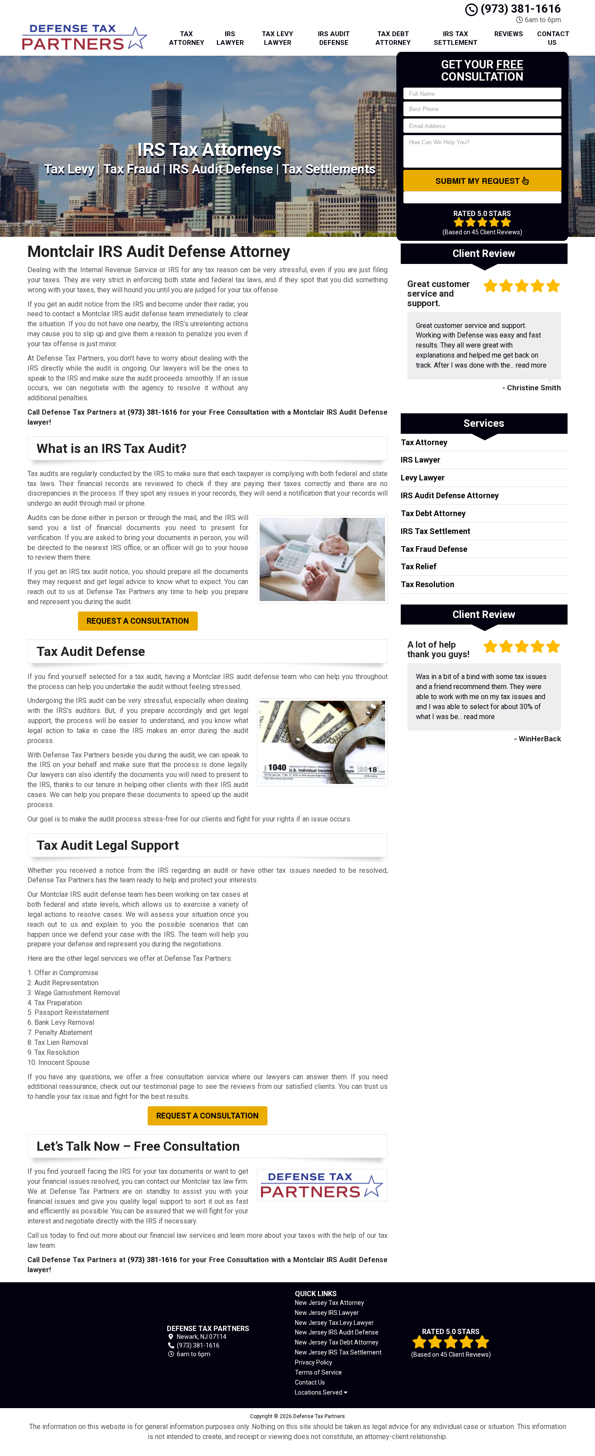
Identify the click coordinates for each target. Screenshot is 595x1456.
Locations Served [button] (319, 1392)
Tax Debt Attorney (393, 38)
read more (531, 365)
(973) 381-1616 (519, 8)
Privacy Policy (313, 1362)
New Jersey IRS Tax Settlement (338, 1352)
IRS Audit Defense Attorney (450, 495)
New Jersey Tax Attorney (329, 1302)
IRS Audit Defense (334, 38)
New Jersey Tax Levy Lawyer (334, 1322)
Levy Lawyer (423, 477)
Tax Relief (418, 566)
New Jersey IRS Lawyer (327, 1312)
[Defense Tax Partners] (82, 1341)
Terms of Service (318, 1372)
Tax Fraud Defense (434, 549)
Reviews (508, 34)
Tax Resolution (427, 584)
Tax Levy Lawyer (277, 38)
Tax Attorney (186, 38)
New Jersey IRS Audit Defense (337, 1332)
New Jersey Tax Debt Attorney (337, 1342)
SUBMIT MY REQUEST (479, 181)
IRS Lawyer (230, 38)
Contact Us (553, 38)
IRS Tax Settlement (455, 38)
